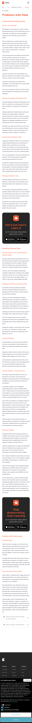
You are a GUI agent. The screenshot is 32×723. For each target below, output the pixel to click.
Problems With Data (27, 7)
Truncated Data (7, 540)
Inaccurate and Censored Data (12, 571)
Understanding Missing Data (13, 21)
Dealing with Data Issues (12, 536)
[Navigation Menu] (28, 2)
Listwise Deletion (8, 338)
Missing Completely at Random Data (14, 98)
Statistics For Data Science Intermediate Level (17, 7)
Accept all (16, 720)
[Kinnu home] (3, 659)
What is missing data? (9, 25)
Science (8, 7)
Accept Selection (16, 715)
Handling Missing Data (11, 248)
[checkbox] (5, 705)
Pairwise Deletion (8, 430)
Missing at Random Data (10, 176)
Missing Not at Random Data (11, 137)
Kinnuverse (3, 7)
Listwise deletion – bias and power (13, 371)
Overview (28, 680)
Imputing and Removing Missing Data (14, 284)
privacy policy (14, 701)
